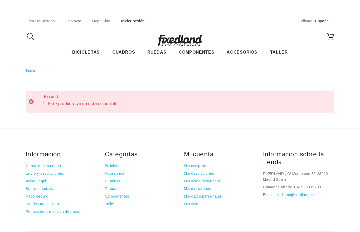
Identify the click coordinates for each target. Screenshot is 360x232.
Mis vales (192, 204)
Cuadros (112, 181)
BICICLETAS (86, 52)
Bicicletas (113, 166)
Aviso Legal (36, 181)
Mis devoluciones (199, 173)
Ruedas (112, 189)
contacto (73, 21)
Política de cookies (42, 204)
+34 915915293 (307, 187)
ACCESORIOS (242, 52)
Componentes (117, 196)
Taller (110, 204)
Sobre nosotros (39, 189)
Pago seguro (37, 196)
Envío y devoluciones (44, 173)
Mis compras (195, 166)
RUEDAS (156, 52)
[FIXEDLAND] (180, 40)
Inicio (30, 71)
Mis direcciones (197, 189)
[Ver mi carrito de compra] (330, 36)
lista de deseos (40, 21)
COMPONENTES (196, 52)
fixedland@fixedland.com (296, 195)
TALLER (279, 52)
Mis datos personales (203, 196)
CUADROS (123, 52)
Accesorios (114, 173)
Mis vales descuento (202, 181)
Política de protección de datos (53, 211)
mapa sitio (101, 21)
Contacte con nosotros (46, 166)
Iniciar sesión (132, 21)
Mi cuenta (198, 154)
